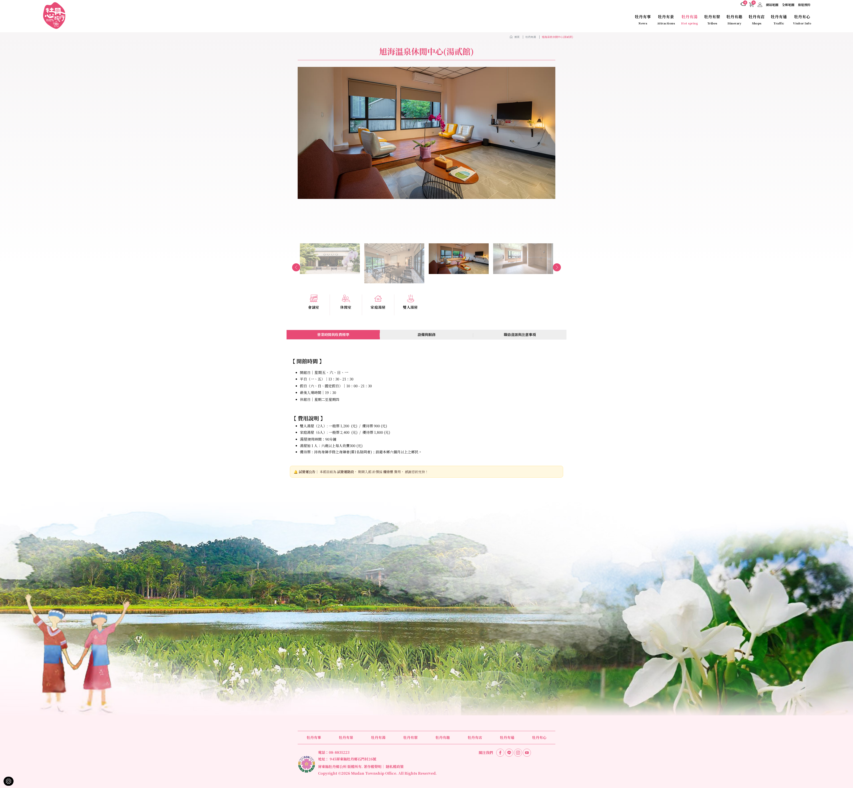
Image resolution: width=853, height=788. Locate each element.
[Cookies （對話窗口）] (9, 781)
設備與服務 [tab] (426, 334)
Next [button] (557, 267)
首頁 (517, 37)
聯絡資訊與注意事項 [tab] (520, 334)
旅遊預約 (804, 4)
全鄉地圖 (788, 4)
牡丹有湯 (689, 19)
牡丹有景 (666, 19)
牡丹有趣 (734, 19)
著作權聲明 (372, 766)
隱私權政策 (395, 766)
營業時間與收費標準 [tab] (333, 334)
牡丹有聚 (712, 19)
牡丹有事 (643, 19)
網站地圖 (772, 4)
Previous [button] (296, 267)
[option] (426, 133)
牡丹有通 (779, 19)
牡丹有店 (757, 19)
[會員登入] (759, 4)
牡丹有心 (802, 19)
